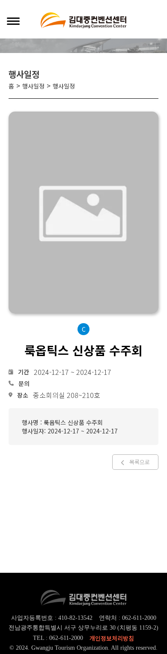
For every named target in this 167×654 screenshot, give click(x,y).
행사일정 (33, 86)
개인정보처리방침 (111, 638)
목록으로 (139, 462)
